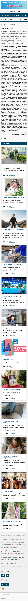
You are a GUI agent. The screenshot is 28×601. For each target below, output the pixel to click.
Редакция (3, 598)
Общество (4, 24)
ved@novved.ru (21, 553)
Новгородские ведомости (14, 559)
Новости (3, 19)
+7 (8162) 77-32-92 (16, 551)
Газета (10, 19)
